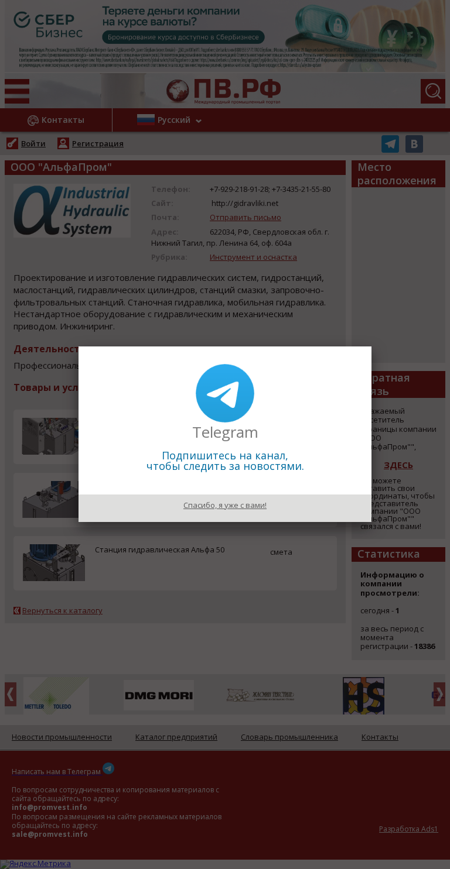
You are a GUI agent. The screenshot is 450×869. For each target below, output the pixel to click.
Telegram (225, 431)
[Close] (371, 346)
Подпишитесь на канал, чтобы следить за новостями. (225, 460)
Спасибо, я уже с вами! (225, 505)
